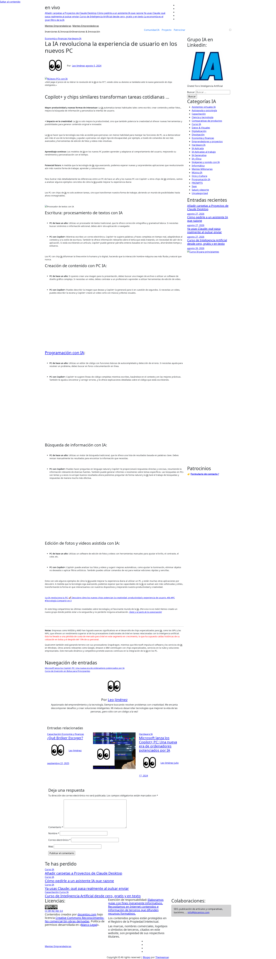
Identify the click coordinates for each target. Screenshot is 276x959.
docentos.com (86, 914)
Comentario (55, 827)
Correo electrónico (59, 840)
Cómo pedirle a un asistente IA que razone (207, 219)
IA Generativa (199, 155)
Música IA (197, 172)
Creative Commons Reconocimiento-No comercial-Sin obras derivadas (74, 919)
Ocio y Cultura (199, 176)
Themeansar (162, 957)
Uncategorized (200, 193)
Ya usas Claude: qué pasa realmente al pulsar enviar (204, 230)
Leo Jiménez (78, 65)
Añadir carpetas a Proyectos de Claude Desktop (207, 207)
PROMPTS (197, 182)
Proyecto (166, 29)
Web (50, 846)
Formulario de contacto (205, 474)
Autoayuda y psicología (204, 110)
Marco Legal (89, 925)
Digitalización (199, 131)
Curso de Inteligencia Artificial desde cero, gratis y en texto (207, 242)
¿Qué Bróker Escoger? (65, 737)
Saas (194, 186)
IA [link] (95, 82)
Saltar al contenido (10, 1)
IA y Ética (196, 158)
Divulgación (99, 734)
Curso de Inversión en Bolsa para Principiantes (67, 671)
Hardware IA (74, 38)
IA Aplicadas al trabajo (204, 151)
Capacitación (54, 734)
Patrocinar (179, 29)
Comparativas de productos (207, 120)
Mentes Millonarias (202, 169)
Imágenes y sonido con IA (206, 162)
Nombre (53, 833)
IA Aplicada (198, 148)
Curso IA (196, 124)
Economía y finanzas (56, 38)
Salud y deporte (200, 189)
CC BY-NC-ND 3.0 (54, 911)
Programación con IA (64, 352)
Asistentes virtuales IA (204, 107)
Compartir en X (64, 600)
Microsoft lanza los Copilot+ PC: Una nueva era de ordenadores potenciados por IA (84, 668)
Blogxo (146, 957)
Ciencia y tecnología (202, 117)
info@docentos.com (198, 912)
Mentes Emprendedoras (58, 25)
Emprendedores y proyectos (207, 141)
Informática (198, 165)
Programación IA (201, 179)
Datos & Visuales (201, 127)
